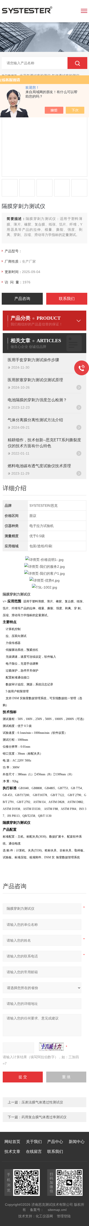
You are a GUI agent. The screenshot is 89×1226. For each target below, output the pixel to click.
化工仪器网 (44, 1216)
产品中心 (55, 1142)
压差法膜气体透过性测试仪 (42, 1102)
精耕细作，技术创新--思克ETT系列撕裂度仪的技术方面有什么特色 (44, 443)
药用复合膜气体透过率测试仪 (44, 1117)
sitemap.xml (57, 1210)
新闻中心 (77, 1142)
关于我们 (34, 1142)
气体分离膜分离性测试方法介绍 (35, 420)
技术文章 (12, 1151)
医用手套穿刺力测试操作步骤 (33, 360)
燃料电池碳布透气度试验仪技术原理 (39, 466)
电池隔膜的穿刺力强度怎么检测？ (37, 400)
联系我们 (67, 298)
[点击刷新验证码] (51, 1046)
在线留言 (34, 1151)
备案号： (37, 1210)
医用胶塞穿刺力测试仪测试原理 (35, 380)
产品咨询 (22, 298)
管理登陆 (64, 1216)
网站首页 (12, 1142)
